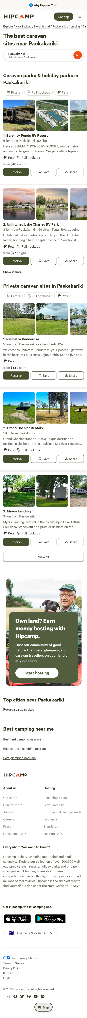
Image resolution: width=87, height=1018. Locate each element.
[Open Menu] (80, 17)
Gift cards (10, 797)
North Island (42, 26)
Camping (74, 26)
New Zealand (23, 26)
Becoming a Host (56, 797)
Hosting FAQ (53, 833)
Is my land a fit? (55, 804)
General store (12, 804)
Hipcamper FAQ (14, 833)
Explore (8, 26)
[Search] (77, 55)
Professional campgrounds (62, 812)
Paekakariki (59, 26)
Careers (8, 819)
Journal (8, 812)
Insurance (50, 819)
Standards (51, 826)
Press (7, 826)
